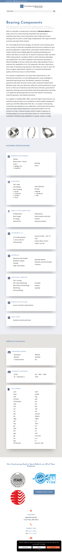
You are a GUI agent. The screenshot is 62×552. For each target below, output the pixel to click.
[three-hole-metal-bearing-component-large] (48, 137)
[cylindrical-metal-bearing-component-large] (13, 137)
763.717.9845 (32, 531)
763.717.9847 (32, 533)
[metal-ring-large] (31, 137)
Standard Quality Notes (44, 492)
